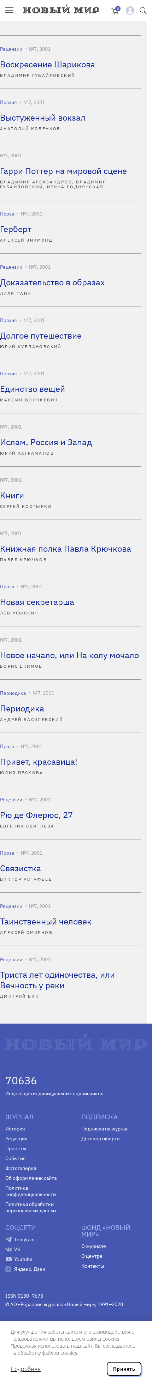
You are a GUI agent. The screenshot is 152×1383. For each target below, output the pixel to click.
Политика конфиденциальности (30, 1191)
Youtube (23, 1259)
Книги (12, 495)
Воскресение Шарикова (47, 64)
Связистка (20, 868)
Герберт (15, 229)
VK (17, 1249)
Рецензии (11, 49)
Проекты (15, 1148)
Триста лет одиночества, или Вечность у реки (57, 980)
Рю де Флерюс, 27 (36, 814)
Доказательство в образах (52, 282)
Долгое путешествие (41, 335)
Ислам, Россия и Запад (46, 442)
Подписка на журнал (105, 1129)
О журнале (93, 1246)
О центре (92, 1256)
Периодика (13, 693)
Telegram (24, 1239)
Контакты (92, 1266)
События (15, 1158)
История (15, 1129)
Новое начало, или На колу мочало (69, 655)
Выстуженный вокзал (43, 117)
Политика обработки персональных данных (31, 1207)
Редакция (16, 1138)
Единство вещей (32, 388)
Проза (7, 214)
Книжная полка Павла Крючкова (65, 548)
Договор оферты (101, 1138)
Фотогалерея (20, 1168)
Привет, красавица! (38, 761)
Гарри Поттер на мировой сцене (63, 170)
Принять (124, 1369)
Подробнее (26, 1368)
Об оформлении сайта (31, 1178)
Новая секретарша (37, 601)
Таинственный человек (46, 921)
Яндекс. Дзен (29, 1269)
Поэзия (8, 102)
